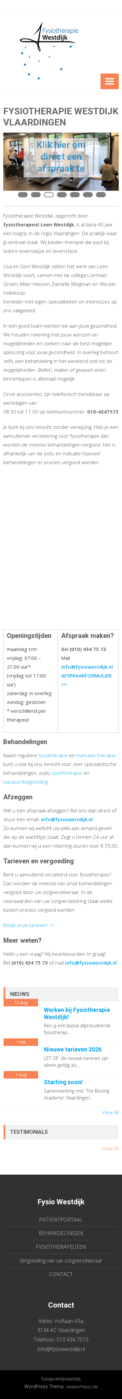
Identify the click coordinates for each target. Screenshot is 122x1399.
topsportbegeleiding (25, 781)
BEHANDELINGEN (61, 1233)
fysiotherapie (53, 755)
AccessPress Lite (82, 1386)
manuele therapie (96, 755)
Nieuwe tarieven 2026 (73, 1049)
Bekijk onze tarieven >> (29, 925)
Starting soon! (63, 1082)
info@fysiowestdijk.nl (61, 1349)
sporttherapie (67, 773)
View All (110, 1112)
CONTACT (61, 1274)
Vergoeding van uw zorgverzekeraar (61, 1260)
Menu (110, 81)
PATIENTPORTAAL (61, 1219)
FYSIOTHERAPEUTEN (61, 1246)
